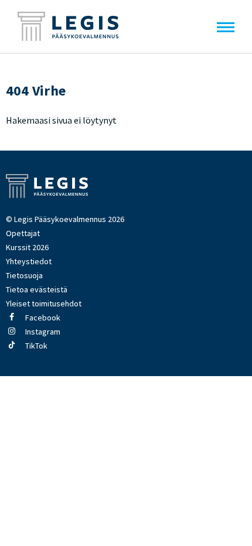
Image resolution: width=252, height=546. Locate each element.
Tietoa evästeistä (36, 289)
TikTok (35, 345)
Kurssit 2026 (27, 247)
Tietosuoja (24, 275)
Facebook (41, 317)
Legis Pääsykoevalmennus (68, 26)
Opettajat (23, 233)
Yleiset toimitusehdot (43, 303)
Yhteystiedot (29, 261)
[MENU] (225, 26)
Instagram (41, 331)
